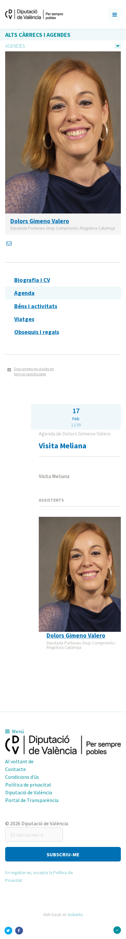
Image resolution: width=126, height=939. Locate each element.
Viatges (24, 319)
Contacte (15, 769)
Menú (17, 731)
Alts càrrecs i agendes (37, 34)
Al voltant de (19, 761)
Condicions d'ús (22, 777)
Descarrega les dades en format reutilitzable (34, 371)
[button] (63, 854)
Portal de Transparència (31, 800)
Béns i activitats (35, 306)
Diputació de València (28, 792)
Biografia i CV (32, 280)
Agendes (15, 46)
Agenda (24, 293)
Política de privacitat (28, 784)
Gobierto (75, 914)
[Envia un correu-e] (9, 243)
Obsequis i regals (36, 332)
